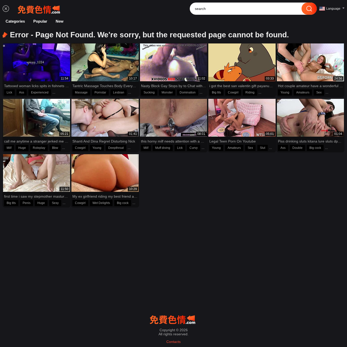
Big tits (216, 92)
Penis (26, 203)
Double (297, 148)
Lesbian (118, 92)
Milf (9, 148)
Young (284, 92)
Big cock (315, 148)
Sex (319, 92)
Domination (188, 92)
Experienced (40, 92)
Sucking (149, 92)
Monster (167, 92)
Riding (250, 92)
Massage (81, 92)
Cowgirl (233, 92)
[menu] (6, 8)
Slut (262, 148)
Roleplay (39, 148)
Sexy (55, 203)
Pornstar (100, 92)
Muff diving (162, 148)
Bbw (55, 148)
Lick (9, 92)
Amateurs (302, 92)
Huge (22, 148)
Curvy (194, 148)
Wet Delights (101, 203)
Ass (21, 92)
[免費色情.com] (40, 9)
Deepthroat (116, 148)
